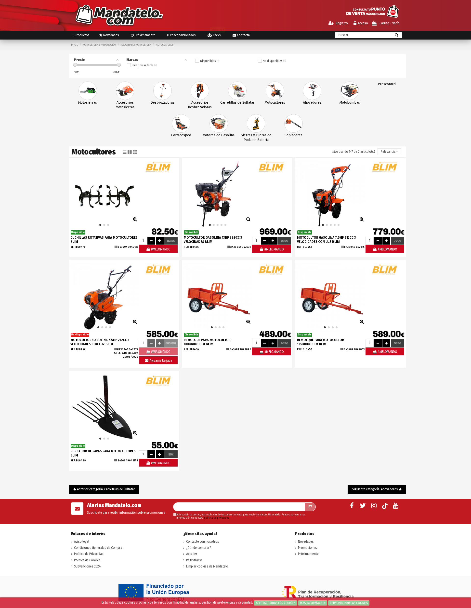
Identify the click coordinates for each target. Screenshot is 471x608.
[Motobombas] (349, 90)
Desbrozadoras (162, 102)
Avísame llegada (160, 361)
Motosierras (87, 102)
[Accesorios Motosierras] (125, 90)
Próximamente (308, 554)
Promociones (307, 548)
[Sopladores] (293, 123)
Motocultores (275, 102)
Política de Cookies (87, 560)
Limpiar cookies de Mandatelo (207, 566)
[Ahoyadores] (312, 90)
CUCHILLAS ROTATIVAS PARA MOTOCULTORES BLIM (104, 239)
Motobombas (350, 102)
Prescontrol (387, 84)
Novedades (306, 541)
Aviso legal (81, 541)
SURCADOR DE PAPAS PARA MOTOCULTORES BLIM (103, 453)
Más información (313, 603)
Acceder (191, 554)
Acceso (363, 23)
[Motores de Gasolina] (218, 123)
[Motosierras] (87, 90)
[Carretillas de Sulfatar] (237, 90)
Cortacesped (181, 135)
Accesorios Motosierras (125, 104)
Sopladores (293, 135)
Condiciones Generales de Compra (98, 548)
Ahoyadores (312, 102)
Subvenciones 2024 (87, 566)
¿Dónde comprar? (198, 548)
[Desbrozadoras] (162, 90)
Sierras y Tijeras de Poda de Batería (256, 137)
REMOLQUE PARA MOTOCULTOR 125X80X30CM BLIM (320, 342)
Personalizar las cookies (349, 603)
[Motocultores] (275, 90)
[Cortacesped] (181, 123)
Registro (341, 23)
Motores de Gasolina (219, 135)
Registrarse (194, 560)
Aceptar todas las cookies (276, 603)
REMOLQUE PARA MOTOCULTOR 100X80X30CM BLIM (207, 342)
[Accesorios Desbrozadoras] (200, 90)
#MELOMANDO (160, 249)
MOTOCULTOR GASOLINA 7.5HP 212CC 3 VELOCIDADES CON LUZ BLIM (326, 239)
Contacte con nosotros (202, 541)
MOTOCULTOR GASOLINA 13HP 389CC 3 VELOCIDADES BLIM (213, 239)
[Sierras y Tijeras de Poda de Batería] (256, 123)
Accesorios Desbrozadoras (200, 104)
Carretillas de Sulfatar (237, 102)
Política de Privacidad (89, 554)
